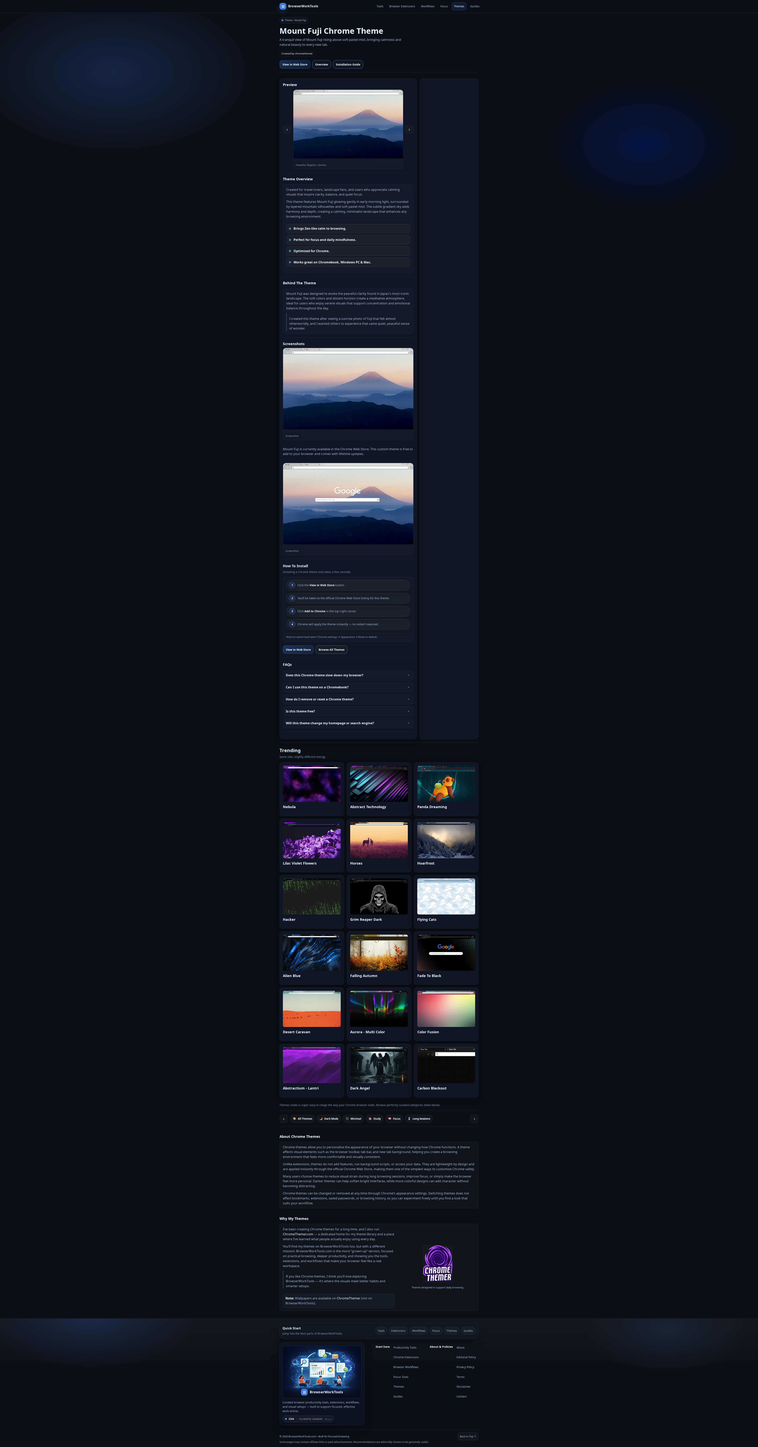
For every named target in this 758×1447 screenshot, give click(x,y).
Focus (444, 6)
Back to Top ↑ (468, 1436)
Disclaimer (464, 1386)
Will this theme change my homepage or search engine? (330, 723)
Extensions (398, 1331)
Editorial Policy (466, 1357)
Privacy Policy (465, 1367)
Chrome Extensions (406, 1357)
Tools (380, 6)
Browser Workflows (405, 1367)
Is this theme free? (300, 711)
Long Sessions (419, 1118)
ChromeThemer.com (298, 1234)
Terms (461, 1377)
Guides (474, 6)
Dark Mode (328, 1118)
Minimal (353, 1118)
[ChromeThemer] (438, 1281)
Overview (321, 64)
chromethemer (304, 53)
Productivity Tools (405, 1347)
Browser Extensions (402, 6)
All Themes (302, 1118)
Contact (462, 1396)
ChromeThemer (348, 1298)
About (460, 1347)
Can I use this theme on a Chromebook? (317, 687)
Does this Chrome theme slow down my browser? (324, 675)
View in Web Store (294, 64)
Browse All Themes (331, 649)
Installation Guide (348, 64)
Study (375, 1118)
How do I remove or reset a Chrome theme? (320, 699)
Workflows (427, 6)
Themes (459, 6)
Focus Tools (400, 1377)
